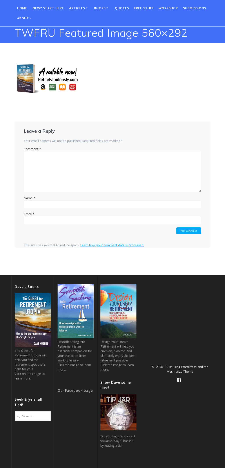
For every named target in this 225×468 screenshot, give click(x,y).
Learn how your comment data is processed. (112, 245)
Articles (77, 8)
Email (29, 214)
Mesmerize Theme (180, 371)
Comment (32, 149)
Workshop (168, 8)
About (23, 18)
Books (100, 8)
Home (22, 8)
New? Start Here (48, 8)
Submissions (194, 8)
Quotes (122, 8)
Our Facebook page (75, 390)
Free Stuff (144, 8)
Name (29, 198)
